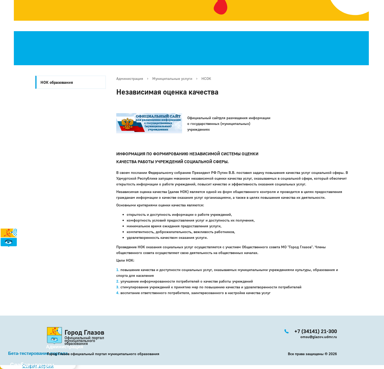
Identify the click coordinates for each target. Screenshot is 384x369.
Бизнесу (16, 279)
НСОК (206, 78)
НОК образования (56, 82)
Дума (23, 296)
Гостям (8, 268)
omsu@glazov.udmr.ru (318, 336)
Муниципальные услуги (172, 78)
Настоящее (19, 256)
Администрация (129, 78)
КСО (21, 291)
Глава (6, 285)
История (10, 250)
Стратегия (13, 262)
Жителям (16, 273)
